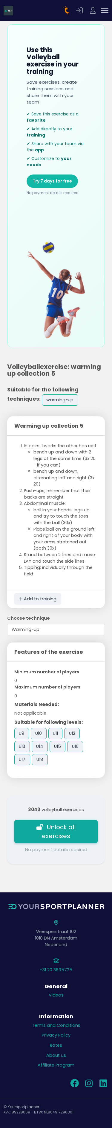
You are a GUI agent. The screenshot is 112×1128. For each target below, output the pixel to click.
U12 (72, 733)
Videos (56, 995)
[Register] (93, 10)
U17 (22, 759)
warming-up (59, 400)
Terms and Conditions (56, 1025)
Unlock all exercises (59, 831)
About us (56, 1055)
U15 (57, 746)
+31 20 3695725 (56, 970)
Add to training (39, 599)
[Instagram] (88, 1085)
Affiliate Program (56, 1065)
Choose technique (28, 618)
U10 (38, 733)
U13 (22, 746)
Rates (56, 1045)
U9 (21, 733)
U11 (55, 733)
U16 (75, 746)
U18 (39, 759)
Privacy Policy (56, 1035)
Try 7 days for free (52, 181)
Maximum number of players (47, 687)
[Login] (80, 10)
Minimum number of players (46, 672)
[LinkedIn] (103, 1085)
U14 (39, 746)
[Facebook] (74, 1085)
